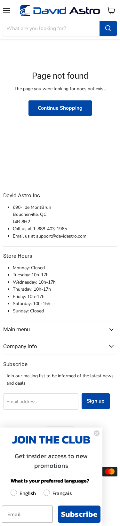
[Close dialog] (96, 433)
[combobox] (51, 28)
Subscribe (79, 514)
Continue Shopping (60, 108)
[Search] (108, 28)
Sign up (96, 400)
